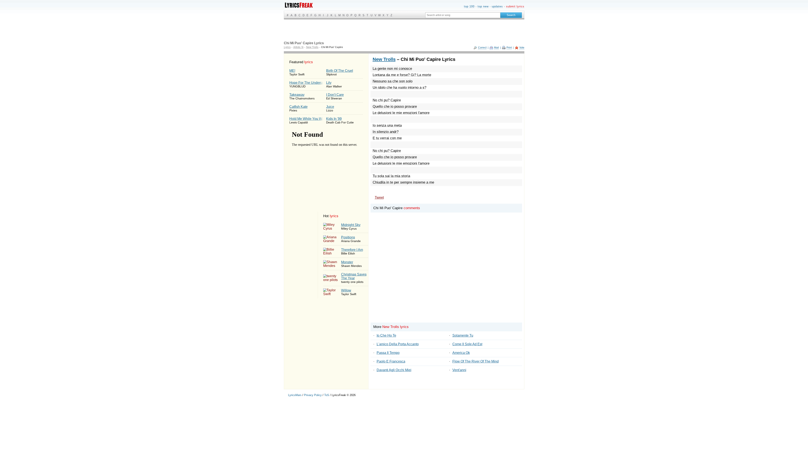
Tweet (379, 197)
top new (483, 6)
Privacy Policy (313, 395)
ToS (326, 395)
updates (497, 6)
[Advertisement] (446, 272)
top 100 (469, 6)
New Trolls (384, 59)
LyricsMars (295, 395)
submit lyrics (515, 6)
